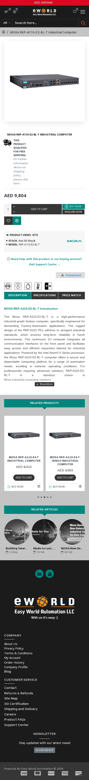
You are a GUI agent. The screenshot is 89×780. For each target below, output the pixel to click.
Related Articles (44, 509)
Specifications (44, 295)
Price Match (71, 295)
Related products (44, 403)
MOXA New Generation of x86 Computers (72, 548)
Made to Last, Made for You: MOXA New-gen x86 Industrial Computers (44, 548)
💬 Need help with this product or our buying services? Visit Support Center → (44, 261)
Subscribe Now (45, 750)
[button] (38, 497)
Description (17, 295)
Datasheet (73, 275)
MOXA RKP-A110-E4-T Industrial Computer (24, 459)
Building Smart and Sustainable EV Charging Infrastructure (17, 548)
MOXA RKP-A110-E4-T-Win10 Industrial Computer (65, 461)
